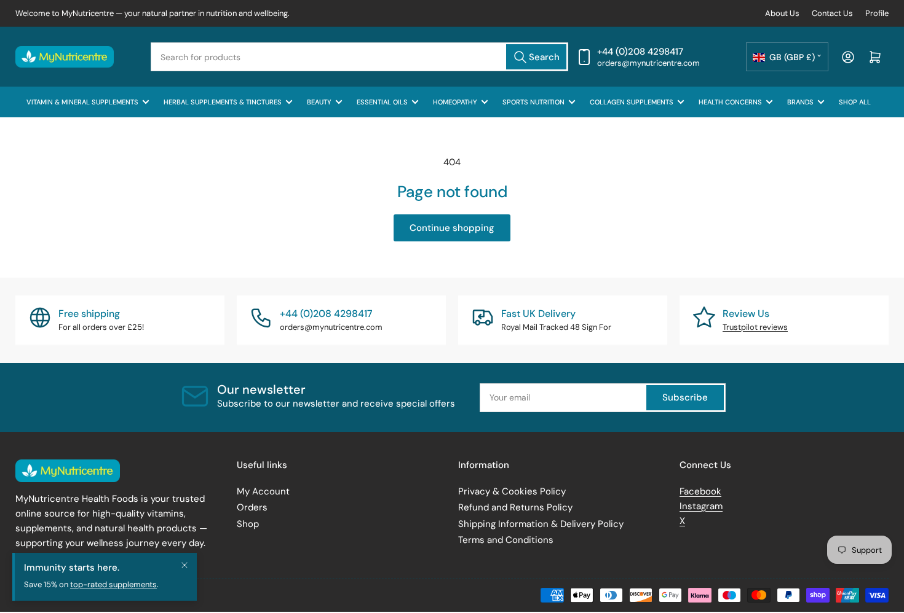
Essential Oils (382, 102)
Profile (877, 13)
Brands (800, 102)
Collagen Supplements (631, 102)
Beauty (319, 102)
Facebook (700, 491)
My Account (263, 491)
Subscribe (685, 397)
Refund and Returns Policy (515, 507)
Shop (248, 524)
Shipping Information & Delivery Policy (541, 524)
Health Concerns (730, 102)
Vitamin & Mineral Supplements (82, 102)
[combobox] (359, 56)
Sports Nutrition (533, 102)
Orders (252, 507)
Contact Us (832, 13)
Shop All (855, 102)
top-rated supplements (113, 595)
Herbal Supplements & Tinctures (223, 102)
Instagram (701, 506)
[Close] (184, 575)
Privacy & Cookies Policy (512, 491)
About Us (782, 13)
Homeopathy (455, 102)
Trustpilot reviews (755, 327)
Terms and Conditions (505, 540)
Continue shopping (452, 228)
